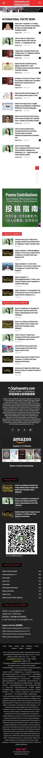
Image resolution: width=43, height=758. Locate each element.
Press (22, 646)
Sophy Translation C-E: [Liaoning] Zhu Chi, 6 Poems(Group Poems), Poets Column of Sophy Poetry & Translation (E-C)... (27, 292)
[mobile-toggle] (3, 3)
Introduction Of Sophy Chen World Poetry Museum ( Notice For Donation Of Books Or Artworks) (28, 370)
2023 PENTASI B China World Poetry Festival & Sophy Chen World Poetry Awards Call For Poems (26, 348)
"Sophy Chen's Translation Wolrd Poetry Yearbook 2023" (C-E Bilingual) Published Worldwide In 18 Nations (27, 53)
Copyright (28, 648)
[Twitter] (24, 430)
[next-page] (37, 181)
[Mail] (18, 430)
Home (4, 16)
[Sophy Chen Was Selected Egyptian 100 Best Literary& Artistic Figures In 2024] (7, 96)
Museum (14, 648)
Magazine (29, 646)
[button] (40, 3)
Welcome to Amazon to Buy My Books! (21, 466)
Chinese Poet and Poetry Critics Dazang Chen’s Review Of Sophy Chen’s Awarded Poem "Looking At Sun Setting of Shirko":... (28, 118)
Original (16, 646)
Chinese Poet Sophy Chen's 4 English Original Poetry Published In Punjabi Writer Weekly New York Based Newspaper (27, 106)
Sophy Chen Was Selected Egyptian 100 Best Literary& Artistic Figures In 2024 (27, 94)
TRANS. (21, 648)
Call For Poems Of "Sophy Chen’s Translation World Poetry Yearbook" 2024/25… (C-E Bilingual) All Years (25, 40)
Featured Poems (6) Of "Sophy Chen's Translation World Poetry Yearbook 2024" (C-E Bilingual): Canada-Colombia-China (27, 241)
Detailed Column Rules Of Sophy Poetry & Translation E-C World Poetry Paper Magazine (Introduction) (27, 359)
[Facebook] (12, 430)
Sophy (10, 646)
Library (36, 646)
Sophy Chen (18, 32)
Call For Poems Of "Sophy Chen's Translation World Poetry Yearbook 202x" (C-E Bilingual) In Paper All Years (27, 337)
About (4, 646)
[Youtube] (30, 430)
